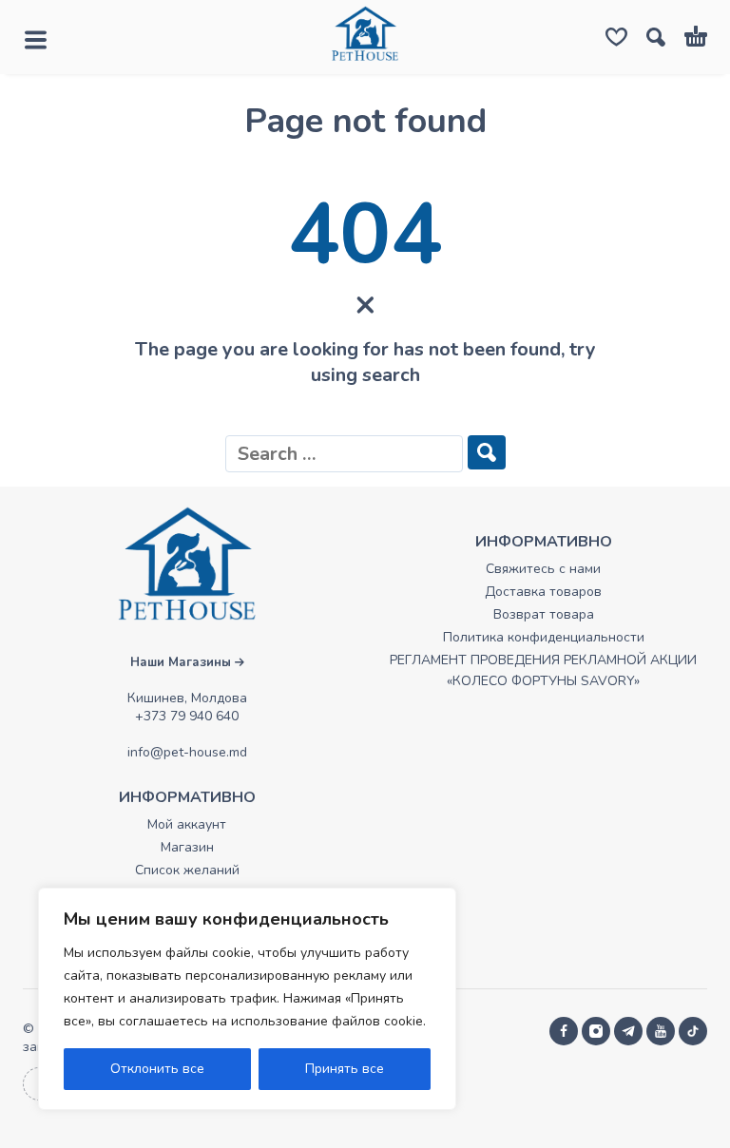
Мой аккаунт (186, 824)
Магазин (187, 847)
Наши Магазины (182, 662)
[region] (247, 999)
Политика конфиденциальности (543, 637)
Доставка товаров (543, 592)
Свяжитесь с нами (543, 569)
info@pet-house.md (187, 752)
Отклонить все (157, 1069)
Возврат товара (543, 614)
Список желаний (187, 870)
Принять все (344, 1069)
